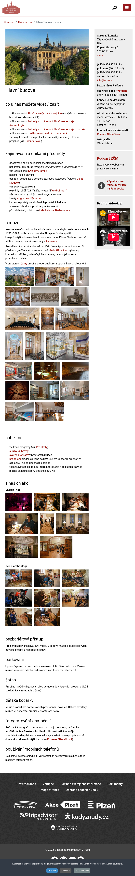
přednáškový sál (58, 250)
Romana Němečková (59, 739)
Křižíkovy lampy (37, 170)
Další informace (82, 870)
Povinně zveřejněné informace (80, 784)
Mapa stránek (50, 790)
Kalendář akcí (33, 141)
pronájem (15, 459)
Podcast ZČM (107, 158)
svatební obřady (19, 455)
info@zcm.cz (104, 80)
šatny (24, 263)
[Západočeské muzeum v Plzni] (36, 10)
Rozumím (52, 870)
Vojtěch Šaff (59, 190)
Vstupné (48, 784)
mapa (100, 55)
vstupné (122, 90)
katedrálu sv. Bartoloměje (54, 210)
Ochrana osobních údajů (82, 790)
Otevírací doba (26, 784)
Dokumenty (115, 784)
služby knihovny (18, 451)
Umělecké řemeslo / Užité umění (47, 133)
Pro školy (41, 447)
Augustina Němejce (28, 198)
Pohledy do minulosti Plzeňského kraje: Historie (56, 129)
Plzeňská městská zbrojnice (45, 113)
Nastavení (65, 870)
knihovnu (51, 241)
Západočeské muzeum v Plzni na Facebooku (116, 185)
